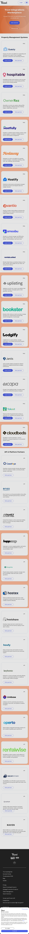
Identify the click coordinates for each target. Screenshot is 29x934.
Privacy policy (25, 909)
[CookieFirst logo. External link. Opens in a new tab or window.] (3, 910)
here (23, 920)
